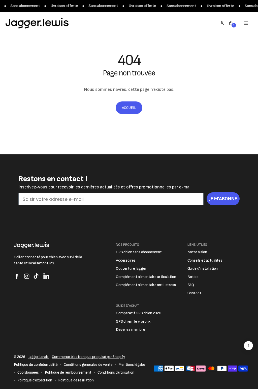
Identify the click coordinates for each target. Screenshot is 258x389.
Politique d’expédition (34, 380)
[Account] (222, 22)
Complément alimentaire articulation (146, 276)
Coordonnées (28, 372)
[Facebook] (17, 276)
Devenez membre (130, 329)
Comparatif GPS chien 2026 (138, 313)
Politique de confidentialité (36, 364)
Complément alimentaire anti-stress (146, 285)
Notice (193, 276)
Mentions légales (132, 364)
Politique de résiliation (76, 380)
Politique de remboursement (68, 372)
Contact (194, 293)
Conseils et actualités (204, 260)
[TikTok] (37, 276)
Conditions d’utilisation (116, 372)
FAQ (190, 285)
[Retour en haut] (248, 345)
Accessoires (125, 260)
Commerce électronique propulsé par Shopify (88, 356)
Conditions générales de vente (88, 364)
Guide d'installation (202, 268)
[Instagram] (27, 276)
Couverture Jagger (131, 268)
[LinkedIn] (46, 276)
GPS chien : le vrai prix (133, 321)
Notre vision (197, 252)
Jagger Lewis (38, 356)
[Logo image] (37, 23)
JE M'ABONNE (223, 199)
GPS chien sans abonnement (139, 252)
